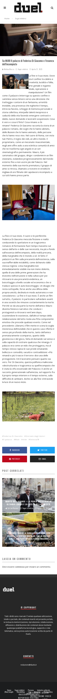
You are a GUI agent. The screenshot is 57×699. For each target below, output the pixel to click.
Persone (31, 690)
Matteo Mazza (9, 69)
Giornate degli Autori (35, 436)
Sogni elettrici (23, 69)
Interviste (35, 692)
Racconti (24, 694)
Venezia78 (34, 439)
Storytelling (21, 692)
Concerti (35, 694)
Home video (45, 696)
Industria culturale (43, 690)
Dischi (45, 692)
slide (25, 439)
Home (9, 690)
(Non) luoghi (9, 692)
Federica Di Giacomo (13, 436)
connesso (20, 566)
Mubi (17, 439)
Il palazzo (7, 439)
